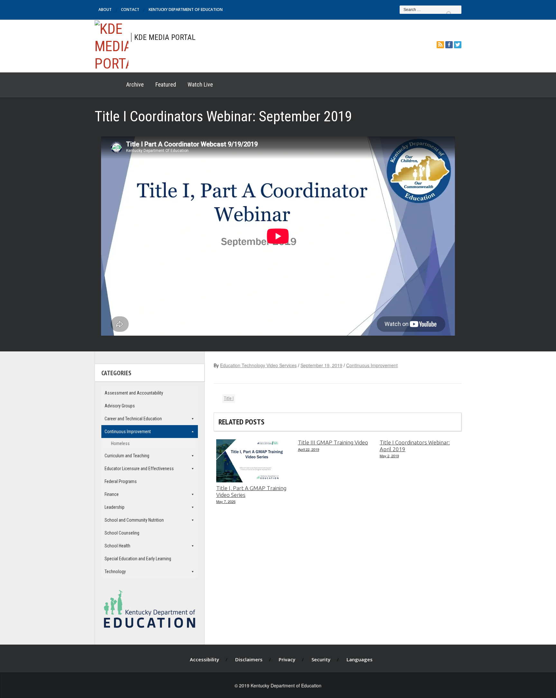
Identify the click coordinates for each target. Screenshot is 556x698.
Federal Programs (121, 481)
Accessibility (204, 659)
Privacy (287, 659)
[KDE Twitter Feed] (457, 44)
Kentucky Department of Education (186, 9)
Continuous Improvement (372, 365)
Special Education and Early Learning (138, 558)
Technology (115, 571)
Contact (130, 9)
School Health (117, 545)
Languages (360, 659)
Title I (229, 398)
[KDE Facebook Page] (449, 44)
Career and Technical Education (133, 418)
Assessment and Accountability (134, 393)
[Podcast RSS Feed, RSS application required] (440, 44)
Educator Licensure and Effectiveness (139, 468)
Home (107, 84)
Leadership (115, 507)
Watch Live (200, 84)
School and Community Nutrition (134, 520)
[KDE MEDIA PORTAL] (111, 45)
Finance (112, 494)
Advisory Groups (120, 405)
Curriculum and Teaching (127, 455)
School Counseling (122, 532)
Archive (135, 84)
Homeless (120, 443)
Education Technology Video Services (258, 365)
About (105, 9)
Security (320, 659)
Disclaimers (249, 659)
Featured (165, 84)
